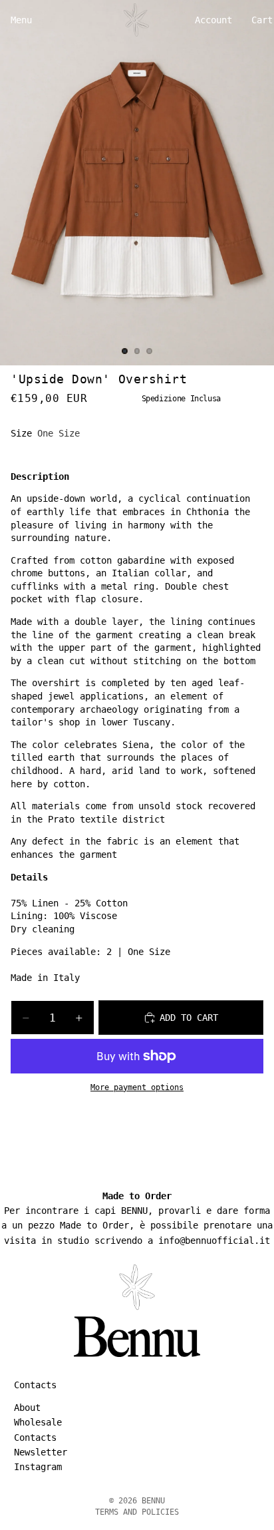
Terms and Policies (137, 1512)
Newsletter (40, 1452)
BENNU (153, 1500)
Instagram (38, 1467)
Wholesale (38, 1422)
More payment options (137, 1087)
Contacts (35, 1437)
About (27, 1407)
